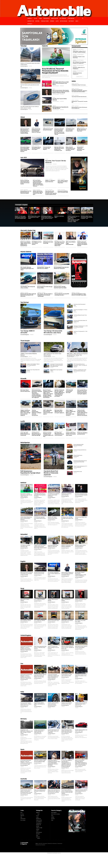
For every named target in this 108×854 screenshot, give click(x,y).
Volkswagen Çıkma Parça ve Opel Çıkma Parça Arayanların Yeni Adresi (60, 83)
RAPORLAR (29, 23)
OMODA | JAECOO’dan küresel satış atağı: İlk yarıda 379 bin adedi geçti (38, 193)
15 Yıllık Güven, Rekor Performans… (79, 84)
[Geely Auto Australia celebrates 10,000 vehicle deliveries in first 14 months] (81, 784)
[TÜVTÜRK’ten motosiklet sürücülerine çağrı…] (26, 540)
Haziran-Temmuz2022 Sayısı (53, 620)
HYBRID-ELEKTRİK (54, 18)
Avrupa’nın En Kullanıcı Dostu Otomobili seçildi (63, 192)
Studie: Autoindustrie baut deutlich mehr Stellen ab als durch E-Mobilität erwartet (66, 731)
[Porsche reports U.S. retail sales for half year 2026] (67, 669)
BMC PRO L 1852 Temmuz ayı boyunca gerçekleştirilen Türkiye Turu (77, 354)
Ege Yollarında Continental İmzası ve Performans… (59, 434)
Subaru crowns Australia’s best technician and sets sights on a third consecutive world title (54, 791)
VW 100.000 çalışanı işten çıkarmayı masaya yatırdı (70, 130)
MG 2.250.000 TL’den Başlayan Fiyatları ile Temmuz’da (79, 62)
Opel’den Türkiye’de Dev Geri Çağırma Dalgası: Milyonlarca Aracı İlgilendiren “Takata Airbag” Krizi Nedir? (59, 393)
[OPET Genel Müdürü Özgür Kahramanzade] (71, 236)
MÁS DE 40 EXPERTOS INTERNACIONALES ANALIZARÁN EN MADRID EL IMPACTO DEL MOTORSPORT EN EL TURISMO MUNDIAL (81, 763)
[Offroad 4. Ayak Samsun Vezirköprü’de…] (70, 457)
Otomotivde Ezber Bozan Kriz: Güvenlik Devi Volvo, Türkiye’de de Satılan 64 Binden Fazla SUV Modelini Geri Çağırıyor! (37, 393)
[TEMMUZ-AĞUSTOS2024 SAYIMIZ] (54, 594)
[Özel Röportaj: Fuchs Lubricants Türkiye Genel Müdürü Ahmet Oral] (60, 236)
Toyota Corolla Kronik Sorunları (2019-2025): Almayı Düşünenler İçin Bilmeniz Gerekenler (82, 413)
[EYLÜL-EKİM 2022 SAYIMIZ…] (40, 615)
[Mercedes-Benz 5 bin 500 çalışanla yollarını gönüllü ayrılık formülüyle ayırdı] (59, 141)
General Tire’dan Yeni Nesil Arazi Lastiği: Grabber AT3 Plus (48, 434)
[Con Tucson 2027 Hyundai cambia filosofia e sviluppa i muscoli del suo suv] (26, 697)
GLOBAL (40, 18)
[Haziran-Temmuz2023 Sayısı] (81, 594)
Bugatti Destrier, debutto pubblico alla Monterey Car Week (39, 704)
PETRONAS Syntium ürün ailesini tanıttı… (37, 243)
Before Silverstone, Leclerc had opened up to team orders (34, 217)
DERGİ (77, 21)
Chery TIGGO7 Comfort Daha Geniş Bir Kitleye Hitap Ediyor (63, 181)
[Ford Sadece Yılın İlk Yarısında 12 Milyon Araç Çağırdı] (37, 141)
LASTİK (57, 21)
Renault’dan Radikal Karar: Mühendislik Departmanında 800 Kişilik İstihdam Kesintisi (24, 149)
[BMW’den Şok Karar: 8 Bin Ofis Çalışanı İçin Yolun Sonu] (82, 122)
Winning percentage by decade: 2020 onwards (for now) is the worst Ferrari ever (47, 218)
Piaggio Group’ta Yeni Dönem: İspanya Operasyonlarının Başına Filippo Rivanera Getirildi (40, 546)
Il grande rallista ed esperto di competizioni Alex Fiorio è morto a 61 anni (81, 704)
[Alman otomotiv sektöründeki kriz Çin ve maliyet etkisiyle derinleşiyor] (71, 141)
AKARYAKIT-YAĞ (30, 21)
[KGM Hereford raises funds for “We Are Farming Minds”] (81, 641)
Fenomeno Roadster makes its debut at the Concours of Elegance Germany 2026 (40, 675)
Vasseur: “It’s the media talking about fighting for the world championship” (20, 217)
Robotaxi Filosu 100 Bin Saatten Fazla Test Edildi (60, 287)
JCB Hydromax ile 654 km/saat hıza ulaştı (48, 129)
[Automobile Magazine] (54, 8)
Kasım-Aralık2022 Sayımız (25, 620)
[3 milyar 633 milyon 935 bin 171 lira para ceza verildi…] (71, 426)
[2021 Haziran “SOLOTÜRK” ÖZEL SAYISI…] (81, 615)
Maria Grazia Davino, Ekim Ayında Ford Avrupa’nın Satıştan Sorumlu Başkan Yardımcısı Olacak (60, 91)
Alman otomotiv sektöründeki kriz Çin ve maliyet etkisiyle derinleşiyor (70, 149)
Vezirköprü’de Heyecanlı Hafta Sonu (80, 449)
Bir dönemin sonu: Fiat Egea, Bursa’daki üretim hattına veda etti (67, 518)
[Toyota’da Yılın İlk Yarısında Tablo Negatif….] (48, 141)
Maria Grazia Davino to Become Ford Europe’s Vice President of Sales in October (26, 573)
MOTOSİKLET (71, 21)
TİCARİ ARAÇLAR (71, 18)
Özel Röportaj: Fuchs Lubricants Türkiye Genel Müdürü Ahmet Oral (60, 243)
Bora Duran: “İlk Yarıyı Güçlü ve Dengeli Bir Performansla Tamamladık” (45, 295)
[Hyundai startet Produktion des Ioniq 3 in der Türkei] (81, 724)
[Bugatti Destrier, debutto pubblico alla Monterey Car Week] (40, 697)
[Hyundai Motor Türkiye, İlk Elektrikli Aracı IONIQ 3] (45, 259)
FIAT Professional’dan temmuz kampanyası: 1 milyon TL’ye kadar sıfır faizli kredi (80, 365)
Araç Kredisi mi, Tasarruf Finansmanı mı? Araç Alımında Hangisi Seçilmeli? (55, 71)
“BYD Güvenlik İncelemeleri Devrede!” (69, 391)
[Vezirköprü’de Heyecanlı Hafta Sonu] (70, 451)
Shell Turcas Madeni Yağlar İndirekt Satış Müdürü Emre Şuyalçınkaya (25, 243)
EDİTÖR (73, 83)
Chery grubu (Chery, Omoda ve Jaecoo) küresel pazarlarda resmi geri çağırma (82, 391)
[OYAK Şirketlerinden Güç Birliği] (48, 236)
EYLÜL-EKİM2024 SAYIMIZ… (39, 599)
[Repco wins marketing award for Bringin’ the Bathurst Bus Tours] (40, 784)
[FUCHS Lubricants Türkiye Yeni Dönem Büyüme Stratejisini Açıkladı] (82, 236)
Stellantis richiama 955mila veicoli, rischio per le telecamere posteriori (53, 704)
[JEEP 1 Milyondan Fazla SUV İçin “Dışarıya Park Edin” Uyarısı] (48, 404)
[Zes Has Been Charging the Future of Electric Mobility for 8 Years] (54, 567)
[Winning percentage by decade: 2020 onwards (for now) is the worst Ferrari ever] (47, 210)
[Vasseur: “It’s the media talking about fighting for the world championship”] (21, 210)
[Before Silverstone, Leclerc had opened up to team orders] (34, 210)
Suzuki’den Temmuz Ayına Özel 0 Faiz (79, 57)
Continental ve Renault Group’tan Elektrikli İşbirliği (36, 434)
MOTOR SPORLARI (63, 21)
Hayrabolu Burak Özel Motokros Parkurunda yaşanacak (51, 473)
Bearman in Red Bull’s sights (59, 217)
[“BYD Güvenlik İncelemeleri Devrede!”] (71, 384)
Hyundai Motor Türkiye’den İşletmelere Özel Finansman (80, 149)
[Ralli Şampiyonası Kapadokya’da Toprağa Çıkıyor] (47, 109)
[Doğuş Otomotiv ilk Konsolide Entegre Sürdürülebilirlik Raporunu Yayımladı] (37, 122)
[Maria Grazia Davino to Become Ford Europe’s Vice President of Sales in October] (26, 567)
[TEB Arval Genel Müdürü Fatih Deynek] (81, 511)
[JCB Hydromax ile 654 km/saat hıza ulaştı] (48, 122)
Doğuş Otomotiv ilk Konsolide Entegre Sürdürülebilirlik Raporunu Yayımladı (36, 130)
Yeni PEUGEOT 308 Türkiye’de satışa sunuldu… (27, 287)
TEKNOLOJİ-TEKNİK (45, 21)
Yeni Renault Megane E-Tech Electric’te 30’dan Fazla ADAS (79, 294)
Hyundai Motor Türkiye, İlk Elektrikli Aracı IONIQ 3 (43, 268)
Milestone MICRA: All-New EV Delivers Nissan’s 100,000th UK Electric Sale (67, 647)
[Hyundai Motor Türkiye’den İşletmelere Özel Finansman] (82, 141)
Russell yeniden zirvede (78, 471)
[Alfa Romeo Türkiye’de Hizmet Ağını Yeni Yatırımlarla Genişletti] (81, 488)
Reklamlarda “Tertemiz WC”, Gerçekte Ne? (79, 102)
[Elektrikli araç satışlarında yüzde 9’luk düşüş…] (67, 488)
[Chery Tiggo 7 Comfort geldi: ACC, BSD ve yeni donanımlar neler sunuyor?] (71, 404)
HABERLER (29, 18)
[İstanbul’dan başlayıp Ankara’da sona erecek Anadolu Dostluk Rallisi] (70, 462)
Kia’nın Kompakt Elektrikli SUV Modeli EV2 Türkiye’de (61, 268)
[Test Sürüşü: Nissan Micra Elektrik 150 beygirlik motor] (70, 322)
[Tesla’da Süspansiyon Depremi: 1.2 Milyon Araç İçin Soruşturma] (37, 404)
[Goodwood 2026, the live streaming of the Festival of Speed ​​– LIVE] (87, 210)
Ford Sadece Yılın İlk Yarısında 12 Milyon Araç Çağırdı (36, 148)
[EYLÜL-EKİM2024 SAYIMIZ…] (40, 594)
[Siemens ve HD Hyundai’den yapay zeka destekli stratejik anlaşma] (30, 54)
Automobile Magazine (24, 66)
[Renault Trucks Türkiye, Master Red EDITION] (23, 371)
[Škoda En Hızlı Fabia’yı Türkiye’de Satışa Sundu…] (54, 511)
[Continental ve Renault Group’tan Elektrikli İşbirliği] (37, 426)
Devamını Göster (79, 76)
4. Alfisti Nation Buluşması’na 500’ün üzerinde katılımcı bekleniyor (26, 518)
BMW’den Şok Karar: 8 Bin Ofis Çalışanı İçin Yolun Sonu (82, 130)
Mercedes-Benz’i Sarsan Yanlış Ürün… (25, 390)
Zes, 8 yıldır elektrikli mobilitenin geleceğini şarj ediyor (27, 268)
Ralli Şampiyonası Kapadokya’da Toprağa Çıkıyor (60, 107)
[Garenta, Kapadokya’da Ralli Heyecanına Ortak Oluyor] (70, 446)
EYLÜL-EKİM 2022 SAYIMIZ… (40, 620)
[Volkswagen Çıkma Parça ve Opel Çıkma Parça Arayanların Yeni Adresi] (47, 83)
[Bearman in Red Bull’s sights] (60, 210)
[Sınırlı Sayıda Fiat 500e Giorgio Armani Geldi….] (45, 278)
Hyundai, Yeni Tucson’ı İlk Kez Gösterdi (59, 99)
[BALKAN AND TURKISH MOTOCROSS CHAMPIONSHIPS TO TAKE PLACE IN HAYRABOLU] (81, 567)
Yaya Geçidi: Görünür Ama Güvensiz (79, 96)
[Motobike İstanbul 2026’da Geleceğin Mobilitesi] (81, 540)
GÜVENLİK (52, 21)
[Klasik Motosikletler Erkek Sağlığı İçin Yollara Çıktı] (54, 540)
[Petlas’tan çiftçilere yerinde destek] (82, 426)
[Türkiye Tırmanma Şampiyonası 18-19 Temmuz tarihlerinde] (70, 468)
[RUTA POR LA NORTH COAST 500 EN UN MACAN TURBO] (40, 755)
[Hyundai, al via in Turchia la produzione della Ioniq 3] (67, 697)
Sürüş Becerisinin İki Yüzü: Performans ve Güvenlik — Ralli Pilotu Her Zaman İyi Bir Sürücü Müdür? (79, 90)
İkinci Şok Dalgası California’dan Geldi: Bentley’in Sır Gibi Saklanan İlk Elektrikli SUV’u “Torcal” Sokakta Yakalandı (38, 183)
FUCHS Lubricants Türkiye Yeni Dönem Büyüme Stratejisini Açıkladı (82, 243)
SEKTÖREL (37, 21)
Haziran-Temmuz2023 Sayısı (80, 599)
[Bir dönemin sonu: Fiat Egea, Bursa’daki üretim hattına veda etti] (67, 511)
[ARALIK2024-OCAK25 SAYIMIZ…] (26, 594)
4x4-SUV (53, 97)
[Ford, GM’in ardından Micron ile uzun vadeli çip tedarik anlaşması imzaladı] (30, 98)
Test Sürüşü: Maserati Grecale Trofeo (80, 315)
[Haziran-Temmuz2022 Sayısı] (54, 615)
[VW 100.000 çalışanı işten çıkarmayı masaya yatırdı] (71, 122)
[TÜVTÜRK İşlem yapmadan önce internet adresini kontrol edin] (40, 511)
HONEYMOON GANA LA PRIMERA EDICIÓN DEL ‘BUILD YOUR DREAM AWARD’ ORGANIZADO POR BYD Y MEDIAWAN (54, 763)
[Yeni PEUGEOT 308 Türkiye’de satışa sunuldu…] (28, 278)
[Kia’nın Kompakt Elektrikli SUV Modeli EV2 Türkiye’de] (62, 259)
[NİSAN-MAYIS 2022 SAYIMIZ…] (67, 615)
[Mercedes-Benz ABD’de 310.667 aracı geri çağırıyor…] (60, 404)
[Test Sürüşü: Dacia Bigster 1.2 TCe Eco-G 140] (70, 311)
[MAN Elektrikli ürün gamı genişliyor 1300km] (46, 371)
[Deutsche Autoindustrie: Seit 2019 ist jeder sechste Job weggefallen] (54, 724)
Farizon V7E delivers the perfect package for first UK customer (53, 647)
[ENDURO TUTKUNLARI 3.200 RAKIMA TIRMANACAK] (67, 540)
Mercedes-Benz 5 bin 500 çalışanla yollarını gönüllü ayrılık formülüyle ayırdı (59, 149)
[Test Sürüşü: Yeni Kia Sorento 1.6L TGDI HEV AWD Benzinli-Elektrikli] (70, 327)
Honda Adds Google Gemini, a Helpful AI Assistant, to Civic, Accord (81, 675)
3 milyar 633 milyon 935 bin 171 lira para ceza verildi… (71, 434)
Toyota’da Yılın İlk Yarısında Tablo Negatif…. (47, 148)
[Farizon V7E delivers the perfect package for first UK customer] (54, 641)
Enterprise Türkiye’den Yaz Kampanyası (79, 68)
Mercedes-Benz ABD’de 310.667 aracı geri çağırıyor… (60, 411)
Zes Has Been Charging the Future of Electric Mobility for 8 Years (54, 573)
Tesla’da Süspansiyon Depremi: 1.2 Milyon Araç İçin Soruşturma (36, 413)
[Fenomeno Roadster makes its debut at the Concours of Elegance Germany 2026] (40, 669)
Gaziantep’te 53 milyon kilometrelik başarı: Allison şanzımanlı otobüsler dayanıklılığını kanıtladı (56, 365)
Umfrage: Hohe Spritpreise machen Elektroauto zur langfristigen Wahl (39, 731)
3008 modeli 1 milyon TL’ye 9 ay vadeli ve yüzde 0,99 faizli (79, 52)
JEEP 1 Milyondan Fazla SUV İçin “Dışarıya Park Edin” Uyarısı (48, 412)
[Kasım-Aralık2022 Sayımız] (26, 615)
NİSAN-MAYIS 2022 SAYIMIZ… (67, 620)
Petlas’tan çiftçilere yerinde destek (82, 433)
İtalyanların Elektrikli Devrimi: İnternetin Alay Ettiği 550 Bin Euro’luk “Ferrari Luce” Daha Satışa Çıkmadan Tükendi (59, 131)
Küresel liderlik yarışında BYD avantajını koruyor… (62, 294)
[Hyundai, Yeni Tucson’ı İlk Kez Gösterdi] (47, 100)
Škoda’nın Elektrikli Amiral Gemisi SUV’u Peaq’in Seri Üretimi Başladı (24, 182)
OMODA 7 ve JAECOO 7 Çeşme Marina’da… (50, 181)
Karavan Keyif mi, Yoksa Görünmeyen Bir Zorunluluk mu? (79, 108)
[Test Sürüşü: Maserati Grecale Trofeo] (70, 317)
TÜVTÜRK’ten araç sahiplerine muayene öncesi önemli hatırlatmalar (53, 495)
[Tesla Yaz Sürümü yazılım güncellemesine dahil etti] (30, 76)
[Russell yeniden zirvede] (70, 473)
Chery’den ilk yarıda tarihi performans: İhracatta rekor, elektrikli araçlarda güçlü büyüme (51, 193)
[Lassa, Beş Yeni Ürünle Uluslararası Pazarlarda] (25, 426)
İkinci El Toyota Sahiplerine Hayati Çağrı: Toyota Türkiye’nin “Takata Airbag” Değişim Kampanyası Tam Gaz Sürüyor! (48, 393)
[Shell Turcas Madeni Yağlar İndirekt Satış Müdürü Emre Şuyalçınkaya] (25, 236)
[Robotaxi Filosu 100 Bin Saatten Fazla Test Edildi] (62, 278)
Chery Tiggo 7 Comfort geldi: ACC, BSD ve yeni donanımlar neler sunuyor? (71, 413)
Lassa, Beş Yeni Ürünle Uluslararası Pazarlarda (25, 434)
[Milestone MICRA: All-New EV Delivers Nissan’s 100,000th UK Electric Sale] (67, 641)
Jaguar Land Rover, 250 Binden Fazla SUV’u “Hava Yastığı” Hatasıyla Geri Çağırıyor (25, 413)
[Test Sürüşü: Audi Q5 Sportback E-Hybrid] (70, 306)
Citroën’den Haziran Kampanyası (77, 73)
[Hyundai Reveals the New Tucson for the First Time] (40, 567)
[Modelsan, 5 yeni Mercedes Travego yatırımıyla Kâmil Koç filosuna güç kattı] (70, 371)
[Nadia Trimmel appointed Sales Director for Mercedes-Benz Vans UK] (40, 641)
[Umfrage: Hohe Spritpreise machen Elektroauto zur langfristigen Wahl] (40, 724)
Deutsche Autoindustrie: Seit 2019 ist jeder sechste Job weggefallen (53, 731)
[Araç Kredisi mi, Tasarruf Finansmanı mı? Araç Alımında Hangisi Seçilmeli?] (56, 56)
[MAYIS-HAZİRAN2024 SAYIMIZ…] (67, 594)
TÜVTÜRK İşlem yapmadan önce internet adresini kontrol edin (40, 518)
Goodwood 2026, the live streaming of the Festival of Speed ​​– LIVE (86, 217)
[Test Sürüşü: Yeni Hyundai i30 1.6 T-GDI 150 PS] (70, 333)
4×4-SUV (35, 18)
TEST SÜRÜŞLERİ (63, 18)
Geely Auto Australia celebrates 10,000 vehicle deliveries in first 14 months (81, 791)
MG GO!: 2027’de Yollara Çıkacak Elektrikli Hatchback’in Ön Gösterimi (28, 295)
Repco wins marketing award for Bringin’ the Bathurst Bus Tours (39, 791)
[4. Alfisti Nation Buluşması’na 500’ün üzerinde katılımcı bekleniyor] (26, 511)
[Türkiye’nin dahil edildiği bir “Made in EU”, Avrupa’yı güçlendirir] (23, 365)
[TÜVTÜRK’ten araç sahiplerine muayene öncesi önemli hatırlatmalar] (54, 488)
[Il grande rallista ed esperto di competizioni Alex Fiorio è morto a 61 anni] (81, 697)
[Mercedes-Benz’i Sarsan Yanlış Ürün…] (25, 384)
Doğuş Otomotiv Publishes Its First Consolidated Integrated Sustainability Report (67, 573)
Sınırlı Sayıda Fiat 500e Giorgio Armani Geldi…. (44, 287)
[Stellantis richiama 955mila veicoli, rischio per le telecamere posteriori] (54, 697)
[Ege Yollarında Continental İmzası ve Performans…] (60, 426)
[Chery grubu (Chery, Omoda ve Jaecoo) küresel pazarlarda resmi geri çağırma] (82, 384)
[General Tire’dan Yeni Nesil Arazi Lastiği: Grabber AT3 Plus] (48, 426)
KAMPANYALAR (46, 18)
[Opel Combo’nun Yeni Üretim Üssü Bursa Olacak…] (54, 347)
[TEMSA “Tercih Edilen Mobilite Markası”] (30, 347)
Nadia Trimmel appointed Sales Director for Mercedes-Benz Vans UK (40, 647)
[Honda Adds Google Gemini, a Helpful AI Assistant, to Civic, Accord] (81, 669)
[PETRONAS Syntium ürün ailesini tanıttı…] (37, 236)
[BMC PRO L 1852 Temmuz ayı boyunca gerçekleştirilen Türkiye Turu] (77, 347)
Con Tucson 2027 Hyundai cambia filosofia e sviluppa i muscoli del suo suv (26, 704)
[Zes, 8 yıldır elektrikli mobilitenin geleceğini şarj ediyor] (28, 259)
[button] (82, 18)
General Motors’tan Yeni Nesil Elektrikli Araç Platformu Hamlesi (25, 192)
